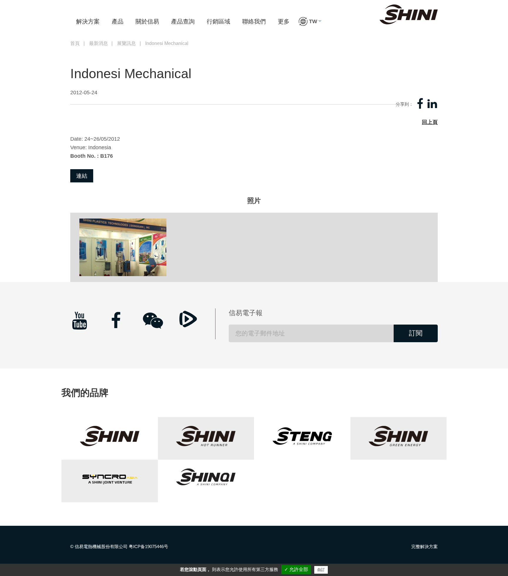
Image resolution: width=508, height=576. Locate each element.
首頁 (75, 43)
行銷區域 (218, 21)
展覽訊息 (126, 43)
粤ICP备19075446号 (148, 546)
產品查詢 (183, 21)
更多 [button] (284, 21)
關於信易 (147, 21)
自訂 (321, 569)
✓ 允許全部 (296, 569)
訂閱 (415, 333)
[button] (310, 21)
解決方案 (88, 21)
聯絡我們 (254, 21)
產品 (117, 21)
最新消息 (98, 43)
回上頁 (430, 122)
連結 (81, 176)
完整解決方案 (424, 546)
